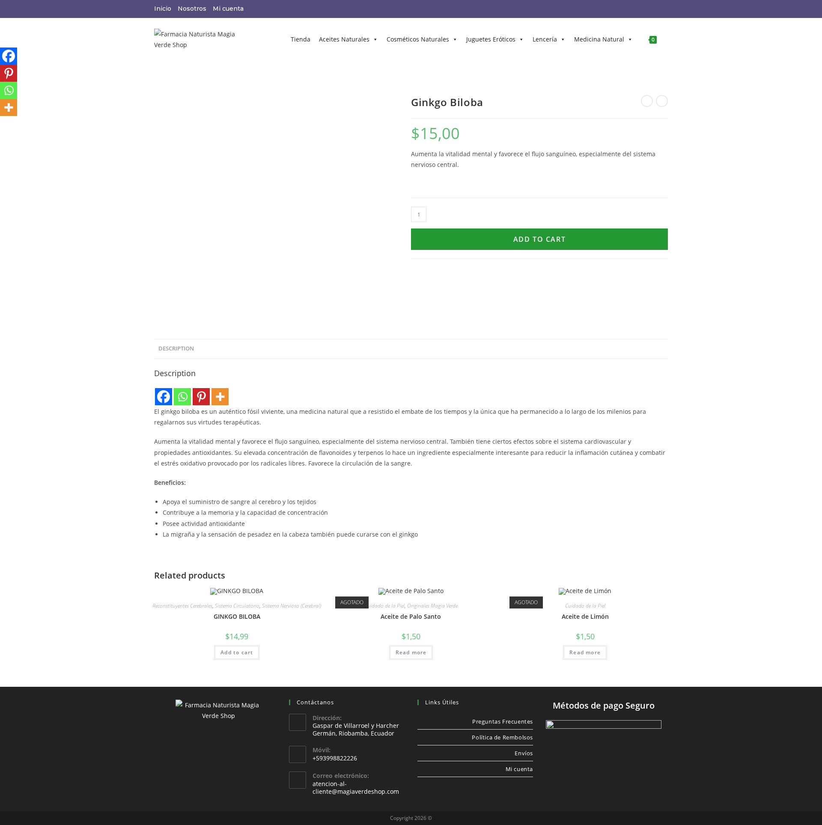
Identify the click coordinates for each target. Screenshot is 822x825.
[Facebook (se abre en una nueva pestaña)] (631, 9)
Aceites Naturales (344, 39)
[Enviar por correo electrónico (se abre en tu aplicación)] (653, 9)
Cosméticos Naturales (418, 39)
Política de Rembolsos (502, 737)
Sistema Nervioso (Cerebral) (291, 605)
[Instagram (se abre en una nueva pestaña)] (642, 9)
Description (176, 348)
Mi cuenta (228, 8)
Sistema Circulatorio (237, 605)
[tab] (176, 349)
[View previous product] (647, 101)
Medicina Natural (599, 39)
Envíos (524, 753)
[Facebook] (163, 396)
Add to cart (539, 239)
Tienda (300, 39)
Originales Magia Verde (432, 605)
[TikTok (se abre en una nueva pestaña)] (663, 9)
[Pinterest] (201, 396)
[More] (220, 396)
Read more (411, 652)
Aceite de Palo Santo (411, 616)
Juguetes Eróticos (490, 39)
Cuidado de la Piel (384, 605)
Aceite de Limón (585, 616)
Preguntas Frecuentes (502, 721)
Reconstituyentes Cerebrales (182, 605)
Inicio (162, 8)
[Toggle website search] (667, 39)
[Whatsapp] (182, 396)
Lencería (545, 39)
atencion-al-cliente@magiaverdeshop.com (356, 787)
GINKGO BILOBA (237, 616)
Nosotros (192, 8)
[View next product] (662, 101)
